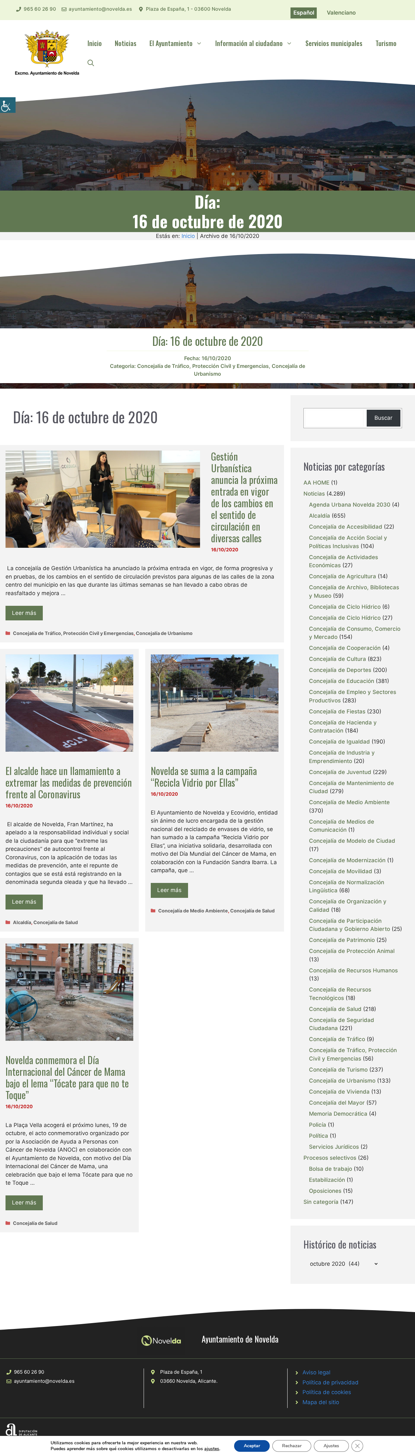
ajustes (211, 1449)
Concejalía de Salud (55, 922)
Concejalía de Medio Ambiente (193, 910)
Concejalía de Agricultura (342, 576)
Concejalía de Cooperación (345, 648)
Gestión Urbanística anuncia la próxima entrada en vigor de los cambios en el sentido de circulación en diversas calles (244, 497)
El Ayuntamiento (171, 43)
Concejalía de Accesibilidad (345, 526)
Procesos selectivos (329, 1158)
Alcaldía (22, 922)
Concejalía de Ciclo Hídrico (345, 607)
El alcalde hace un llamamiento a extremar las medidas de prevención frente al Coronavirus (69, 782)
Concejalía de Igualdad (339, 741)
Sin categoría (320, 1202)
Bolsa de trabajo (330, 1169)
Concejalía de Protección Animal (352, 951)
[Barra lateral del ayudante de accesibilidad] (8, 105)
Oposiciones (325, 1191)
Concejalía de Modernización (347, 860)
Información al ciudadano (249, 43)
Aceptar (252, 1446)
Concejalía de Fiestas (337, 711)
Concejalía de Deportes (340, 670)
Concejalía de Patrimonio (342, 940)
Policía (317, 1124)
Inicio (95, 43)
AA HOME (316, 482)
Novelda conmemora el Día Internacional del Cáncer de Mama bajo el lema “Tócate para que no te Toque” (67, 1077)
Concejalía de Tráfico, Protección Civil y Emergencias (203, 366)
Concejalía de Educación (341, 681)
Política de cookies (326, 1392)
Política (318, 1136)
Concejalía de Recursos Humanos (353, 970)
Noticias (125, 43)
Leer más (24, 613)
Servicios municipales (333, 43)
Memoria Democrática (338, 1113)
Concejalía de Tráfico (337, 1039)
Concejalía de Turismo (338, 1069)
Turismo (386, 43)
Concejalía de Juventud (340, 772)
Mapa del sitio (320, 1402)
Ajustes (331, 1446)
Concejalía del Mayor (337, 1102)
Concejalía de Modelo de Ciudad (352, 841)
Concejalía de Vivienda (339, 1091)
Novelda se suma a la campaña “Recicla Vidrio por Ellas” (204, 776)
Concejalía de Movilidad (340, 871)
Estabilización (327, 1180)
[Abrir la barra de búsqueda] (91, 62)
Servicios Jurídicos (334, 1147)
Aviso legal (316, 1372)
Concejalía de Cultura (337, 659)
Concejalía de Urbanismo (164, 633)
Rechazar (292, 1446)
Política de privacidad (330, 1382)
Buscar (383, 418)
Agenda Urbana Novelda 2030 (349, 504)
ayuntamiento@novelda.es (100, 9)
